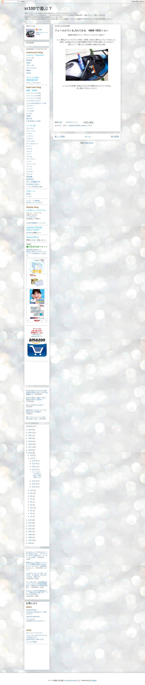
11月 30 (34, 461)
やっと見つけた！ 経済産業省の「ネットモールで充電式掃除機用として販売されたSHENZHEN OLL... (36, 584)
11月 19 (34, 481)
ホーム (88, 136)
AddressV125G (74, 125)
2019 (30, 441)
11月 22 (34, 466)
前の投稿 (115, 136)
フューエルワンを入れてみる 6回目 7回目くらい (36, 474)
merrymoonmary (70, 680)
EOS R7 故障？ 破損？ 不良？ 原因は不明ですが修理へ (36, 398)
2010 (30, 531)
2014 (30, 520)
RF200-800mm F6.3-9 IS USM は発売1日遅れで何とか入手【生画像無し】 (37, 392)
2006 (30, 543)
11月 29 (34, 464)
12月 (32, 455)
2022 (30, 432)
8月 (31, 496)
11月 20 (34, 469)
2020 (30, 438)
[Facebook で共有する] (90, 122)
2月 (31, 513)
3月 (31, 510)
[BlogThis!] (86, 122)
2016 (30, 450)
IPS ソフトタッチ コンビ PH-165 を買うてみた (36, 418)
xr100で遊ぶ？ (38, 8)
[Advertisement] (37, 372)
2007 (30, 540)
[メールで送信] (84, 122)
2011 (30, 529)
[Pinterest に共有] (93, 122)
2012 (30, 526)
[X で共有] (88, 122)
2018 (30, 444)
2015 (30, 453)
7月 (31, 499)
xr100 (40, 30)
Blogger (93, 680)
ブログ (89, 125)
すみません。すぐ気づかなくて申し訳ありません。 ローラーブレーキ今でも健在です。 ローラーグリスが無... (36, 554)
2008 (30, 537)
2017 (30, 447)
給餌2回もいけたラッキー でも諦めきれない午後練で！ (36, 411)
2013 (30, 523)
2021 (30, 435)
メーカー (29, 196)
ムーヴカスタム (31, 217)
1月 (31, 516)
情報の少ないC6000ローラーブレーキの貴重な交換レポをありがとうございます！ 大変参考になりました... (36, 565)
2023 (30, 430)
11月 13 (34, 484)
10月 (32, 490)
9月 (31, 493)
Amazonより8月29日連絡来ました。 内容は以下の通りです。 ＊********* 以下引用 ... (37, 592)
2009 (30, 534)
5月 (31, 505)
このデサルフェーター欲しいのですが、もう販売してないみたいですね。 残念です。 (36, 575)
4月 (31, 508)
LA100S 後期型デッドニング (35, 223)
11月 (32, 458)
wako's (83, 125)
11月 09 (34, 487)
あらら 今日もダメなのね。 (35, 405)
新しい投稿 (60, 136)
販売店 (28, 194)
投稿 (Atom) (89, 143)
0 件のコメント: (72, 122)
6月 (31, 502)
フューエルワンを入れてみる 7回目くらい (81, 30)
